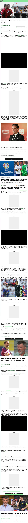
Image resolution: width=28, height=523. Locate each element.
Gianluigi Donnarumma (8, 326)
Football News (8, 177)
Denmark (8, 336)
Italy (6, 336)
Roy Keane (4, 156)
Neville (19, 35)
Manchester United (23, 466)
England (5, 83)
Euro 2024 (13, 156)
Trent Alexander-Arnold (17, 373)
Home (1, 177)
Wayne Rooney (8, 390)
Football (10, 156)
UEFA (23, 213)
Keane (23, 35)
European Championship (23, 190)
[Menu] (27, 1)
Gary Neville (7, 156)
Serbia (19, 491)
